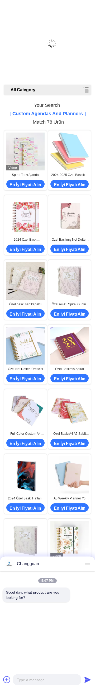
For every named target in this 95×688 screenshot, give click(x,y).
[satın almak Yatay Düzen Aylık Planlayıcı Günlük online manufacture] (69, 540)
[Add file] (7, 679)
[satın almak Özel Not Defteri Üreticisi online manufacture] (25, 346)
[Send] (87, 679)
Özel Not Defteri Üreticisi (25, 369)
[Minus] (87, 564)
